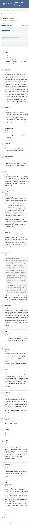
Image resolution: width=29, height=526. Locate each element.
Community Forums (13, 4)
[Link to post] (7, 55)
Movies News (5, 8)
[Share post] (5, 55)
